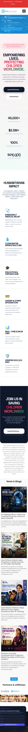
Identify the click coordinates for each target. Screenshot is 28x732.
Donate (13, 4)
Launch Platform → (14, 89)
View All (14, 679)
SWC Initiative (18, 1)
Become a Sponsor (8, 1)
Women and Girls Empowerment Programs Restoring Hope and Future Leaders (12, 656)
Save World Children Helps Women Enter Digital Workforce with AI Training (12, 610)
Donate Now (14, 96)
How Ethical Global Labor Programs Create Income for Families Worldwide (12, 562)
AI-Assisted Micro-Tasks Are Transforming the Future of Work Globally (13, 516)
